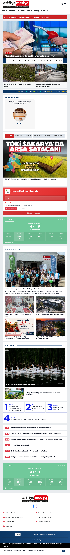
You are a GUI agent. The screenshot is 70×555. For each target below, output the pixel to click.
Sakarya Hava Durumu (12, 513)
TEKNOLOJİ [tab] (57, 135)
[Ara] (62, 4)
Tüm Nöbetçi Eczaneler (35, 213)
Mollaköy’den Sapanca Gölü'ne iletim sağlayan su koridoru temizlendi (16, 408)
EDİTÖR (19, 123)
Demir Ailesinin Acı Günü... (58, 408)
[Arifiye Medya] (16, 4)
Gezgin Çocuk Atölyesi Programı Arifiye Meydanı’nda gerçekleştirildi (38, 408)
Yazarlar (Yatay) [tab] (12, 97)
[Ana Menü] (65, 4)
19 (59, 60)
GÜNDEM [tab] (18, 135)
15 (47, 60)
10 (32, 60)
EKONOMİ (44, 11)
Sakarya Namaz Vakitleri (45, 513)
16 (50, 60)
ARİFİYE (4, 11)
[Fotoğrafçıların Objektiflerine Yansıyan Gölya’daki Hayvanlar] (14, 393)
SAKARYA (12, 11)
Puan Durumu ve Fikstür (45, 517)
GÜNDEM (21, 11)
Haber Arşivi (9, 526)
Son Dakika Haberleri (44, 521)
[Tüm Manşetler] (64, 249)
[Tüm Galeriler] (64, 345)
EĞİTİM (29, 11)
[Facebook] (33, 506)
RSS (18, 534)
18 (56, 60)
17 (53, 60)
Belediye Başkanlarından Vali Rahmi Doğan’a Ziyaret (28, 419)
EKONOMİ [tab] (38, 135)
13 (41, 60)
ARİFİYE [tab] (9, 135)
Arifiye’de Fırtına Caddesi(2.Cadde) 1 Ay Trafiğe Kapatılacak (33, 457)
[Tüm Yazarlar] (64, 97)
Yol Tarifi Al (22, 208)
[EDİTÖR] (20, 114)
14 (44, 60)
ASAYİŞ (36, 11)
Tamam (5, 546)
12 (38, 60)
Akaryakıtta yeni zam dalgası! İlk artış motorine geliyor (31, 427)
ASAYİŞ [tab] (47, 135)
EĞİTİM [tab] (28, 135)
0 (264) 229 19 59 (11, 208)
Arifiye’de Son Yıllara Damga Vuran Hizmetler (20, 103)
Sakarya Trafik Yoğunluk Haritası (14, 517)
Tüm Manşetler (9, 521)
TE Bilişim (39, 540)
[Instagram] (36, 506)
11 (35, 60)
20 (62, 60)
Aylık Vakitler (9, 242)
